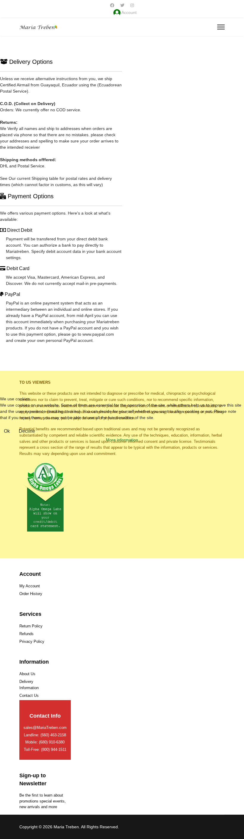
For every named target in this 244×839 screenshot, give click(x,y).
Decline (27, 431)
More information (122, 439)
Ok (7, 431)
